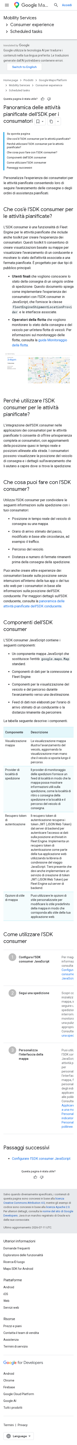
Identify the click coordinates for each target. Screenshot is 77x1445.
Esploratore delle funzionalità (23, 1255)
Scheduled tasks (26, 31)
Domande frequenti (16, 1248)
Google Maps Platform (53, 80)
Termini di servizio (15, 1346)
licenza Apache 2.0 (58, 1207)
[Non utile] (49, 99)
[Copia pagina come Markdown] (51, 121)
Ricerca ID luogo (14, 1262)
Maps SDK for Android (18, 1268)
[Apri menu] (7, 5)
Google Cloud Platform (18, 1394)
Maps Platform (44, 5)
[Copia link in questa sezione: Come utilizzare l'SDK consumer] (31, 941)
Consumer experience (32, 24)
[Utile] (42, 99)
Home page (10, 80)
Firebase (9, 1387)
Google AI (9, 1401)
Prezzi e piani (12, 1326)
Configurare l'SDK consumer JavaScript (41, 1159)
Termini (8, 1425)
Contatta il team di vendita (21, 1333)
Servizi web (11, 1307)
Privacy (23, 1425)
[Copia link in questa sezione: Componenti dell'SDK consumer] (31, 629)
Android (8, 1287)
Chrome (8, 1380)
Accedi (67, 5)
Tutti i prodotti (12, 1407)
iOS (5, 1294)
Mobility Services (20, 18)
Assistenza (11, 1339)
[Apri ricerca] (56, 5)
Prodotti (28, 80)
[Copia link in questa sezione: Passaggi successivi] (53, 1148)
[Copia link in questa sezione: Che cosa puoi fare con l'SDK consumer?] (33, 489)
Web (6, 1300)
